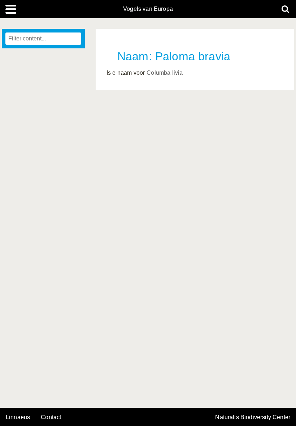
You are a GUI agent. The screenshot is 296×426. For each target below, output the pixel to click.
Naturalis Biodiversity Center (252, 417)
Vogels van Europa (148, 9)
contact (51, 417)
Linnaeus (18, 417)
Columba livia (165, 73)
